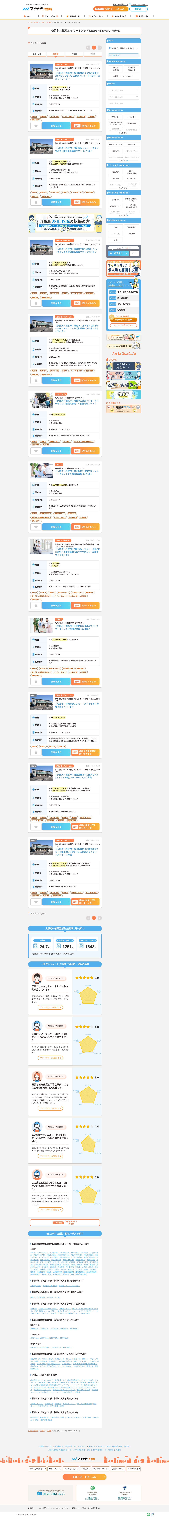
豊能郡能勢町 (80, 1272)
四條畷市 (93, 1269)
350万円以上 (56, 1347)
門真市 (50, 1269)
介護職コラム (117, 1469)
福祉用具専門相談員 (95, 1450)
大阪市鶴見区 (56, 1260)
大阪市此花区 (64, 1252)
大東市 (84, 1267)
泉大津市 (66, 1265)
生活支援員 (54, 1406)
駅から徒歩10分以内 (46, 1359)
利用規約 (85, 1469)
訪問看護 (53, 1313)
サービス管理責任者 (41, 1406)
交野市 (32, 1272)
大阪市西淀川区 (63, 1255)
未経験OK (43, 1361)
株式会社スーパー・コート (51, 1392)
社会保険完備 (79, 1366)
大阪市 (32, 1252)
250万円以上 (35, 1347)
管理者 (61, 1406)
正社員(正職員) (35, 1286)
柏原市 (36, 1269)
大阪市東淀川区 (76, 1255)
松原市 (115, 55)
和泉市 (90, 1267)
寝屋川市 (61, 1267)
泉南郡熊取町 (35, 1274)
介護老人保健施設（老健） (48, 1309)
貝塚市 (79, 1265)
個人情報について (100, 1469)
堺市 (41, 1262)
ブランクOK (41, 1364)
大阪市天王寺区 (39, 1255)
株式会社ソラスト (40, 1387)
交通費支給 (89, 1366)
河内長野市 (70, 1267)
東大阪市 (79, 1269)
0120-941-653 (54, 1494)
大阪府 (51, 978)
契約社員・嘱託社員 (50, 1286)
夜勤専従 (33, 1359)
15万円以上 (34, 1338)
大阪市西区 (75, 1252)
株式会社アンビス (83, 1390)
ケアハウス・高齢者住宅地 (67, 1313)
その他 (57, 1297)
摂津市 (57, 1269)
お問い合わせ (133, 1469)
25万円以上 (54, 1338)
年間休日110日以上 (80, 1361)
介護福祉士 (34, 1417)
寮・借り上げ (68, 1359)
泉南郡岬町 (57, 1274)
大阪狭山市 (41, 1272)
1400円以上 (64, 1329)
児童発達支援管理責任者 (57, 1450)
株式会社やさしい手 (55, 1387)
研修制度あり (66, 1364)
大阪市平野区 (80, 1260)
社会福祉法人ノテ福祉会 (71, 1392)
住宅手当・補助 (79, 1359)
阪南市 (49, 1272)
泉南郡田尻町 (46, 1274)
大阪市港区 (84, 1252)
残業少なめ (34, 1366)
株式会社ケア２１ (70, 1387)
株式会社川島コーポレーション (64, 1390)
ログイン (138, 9)
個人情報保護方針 (94, 1508)
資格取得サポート (53, 1364)
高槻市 (73, 1265)
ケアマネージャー (69, 1404)
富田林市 (53, 1267)
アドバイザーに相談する (49, 1007)
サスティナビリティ (62, 1508)
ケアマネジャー (80, 1446)
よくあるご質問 (70, 1469)
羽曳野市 (43, 1269)
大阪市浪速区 (51, 1255)
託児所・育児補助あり (48, 1366)
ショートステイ (84, 1313)
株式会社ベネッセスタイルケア (41, 1380)
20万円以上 (44, 1338)
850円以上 (34, 1329)
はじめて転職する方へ (123, 325)
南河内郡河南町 (81, 1274)
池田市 (52, 1265)
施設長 (126, 1446)
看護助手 (58, 1404)
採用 (73, 1508)
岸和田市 (38, 1265)
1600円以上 (74, 1329)
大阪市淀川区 (45, 1260)
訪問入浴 (45, 1313)
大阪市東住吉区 (89, 1257)
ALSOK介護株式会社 (41, 1385)
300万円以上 (45, 1347)
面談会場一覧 (75, 16)
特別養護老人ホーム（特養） (45, 1311)
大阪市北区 (91, 1260)
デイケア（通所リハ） (87, 1311)
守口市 (86, 1265)
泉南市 (86, 1269)
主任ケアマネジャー (96, 1446)
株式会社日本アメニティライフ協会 (80, 1380)
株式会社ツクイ (60, 1380)
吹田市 (58, 1265)
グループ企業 (81, 1508)
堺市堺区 (48, 1262)
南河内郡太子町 (68, 1274)
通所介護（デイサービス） (67, 1311)
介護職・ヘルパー (36, 1404)
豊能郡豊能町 (69, 1272)
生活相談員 (49, 1404)
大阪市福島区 (53, 1252)
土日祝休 (92, 1361)
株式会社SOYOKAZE (78, 1382)
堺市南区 (80, 1262)
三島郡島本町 (58, 1272)
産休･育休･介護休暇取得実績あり (85, 1364)
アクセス (50, 1508)
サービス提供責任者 (84, 1404)
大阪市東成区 (88, 1255)
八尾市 (37, 1267)
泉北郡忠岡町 (91, 1272)
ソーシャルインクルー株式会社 (58, 1382)
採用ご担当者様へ (37, 1469)
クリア (134, 253)
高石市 (63, 1269)
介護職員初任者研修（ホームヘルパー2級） (65, 1417)
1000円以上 (44, 1329)
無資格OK (62, 1361)
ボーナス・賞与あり (65, 1366)
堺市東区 (64, 1262)
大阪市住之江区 (68, 1260)
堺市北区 (88, 1262)
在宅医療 (50, 1297)
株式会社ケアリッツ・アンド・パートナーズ (66, 1385)
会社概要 (42, 1508)
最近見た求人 (144, 16)
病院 (32, 1297)
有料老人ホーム (65, 1309)
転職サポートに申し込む (110, 9)
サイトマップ (54, 1469)
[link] (37, 54)
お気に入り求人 (120, 16)
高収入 (69, 1361)
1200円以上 (54, 1329)
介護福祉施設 (40, 1297)
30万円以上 (64, 1338)
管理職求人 (53, 1361)
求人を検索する (97, 16)
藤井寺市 (70, 1269)
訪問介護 (33, 1309)
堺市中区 (56, 1262)
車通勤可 (58, 1359)
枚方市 (92, 1265)
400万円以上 (67, 1347)
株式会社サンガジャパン (42, 1390)
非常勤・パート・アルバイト (69, 1286)
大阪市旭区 (43, 1257)
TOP (28, 16)
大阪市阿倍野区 (65, 1257)
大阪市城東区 (53, 1257)
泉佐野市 (45, 1267)
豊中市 (45, 1265)
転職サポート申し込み (84, 1477)
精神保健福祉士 (46, 1420)
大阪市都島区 (42, 1252)
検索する (118, 253)
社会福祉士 (44, 1417)
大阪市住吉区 (77, 1257)
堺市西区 (72, 1262)
